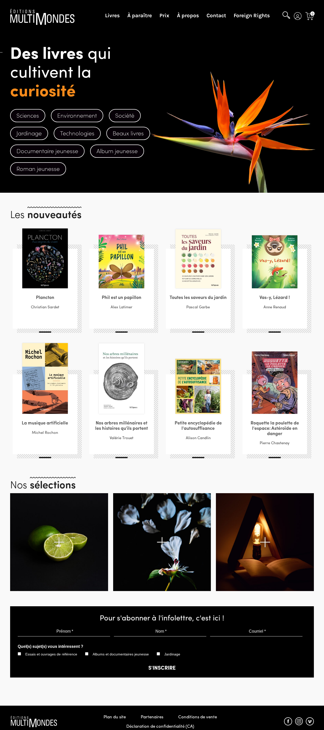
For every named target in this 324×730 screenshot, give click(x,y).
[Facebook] (288, 721)
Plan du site (115, 717)
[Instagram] (299, 721)
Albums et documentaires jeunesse (121, 654)
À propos (188, 15)
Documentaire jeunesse (47, 151)
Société (124, 115)
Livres (112, 15)
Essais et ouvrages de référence (51, 654)
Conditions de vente (197, 717)
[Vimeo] (310, 721)
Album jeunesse (117, 151)
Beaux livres (128, 133)
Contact (216, 15)
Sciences (27, 115)
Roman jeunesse (38, 168)
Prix (164, 15)
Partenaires (152, 717)
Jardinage (29, 133)
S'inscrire (162, 667)
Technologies (77, 133)
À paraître (139, 15)
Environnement (77, 115)
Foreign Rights (252, 15)
